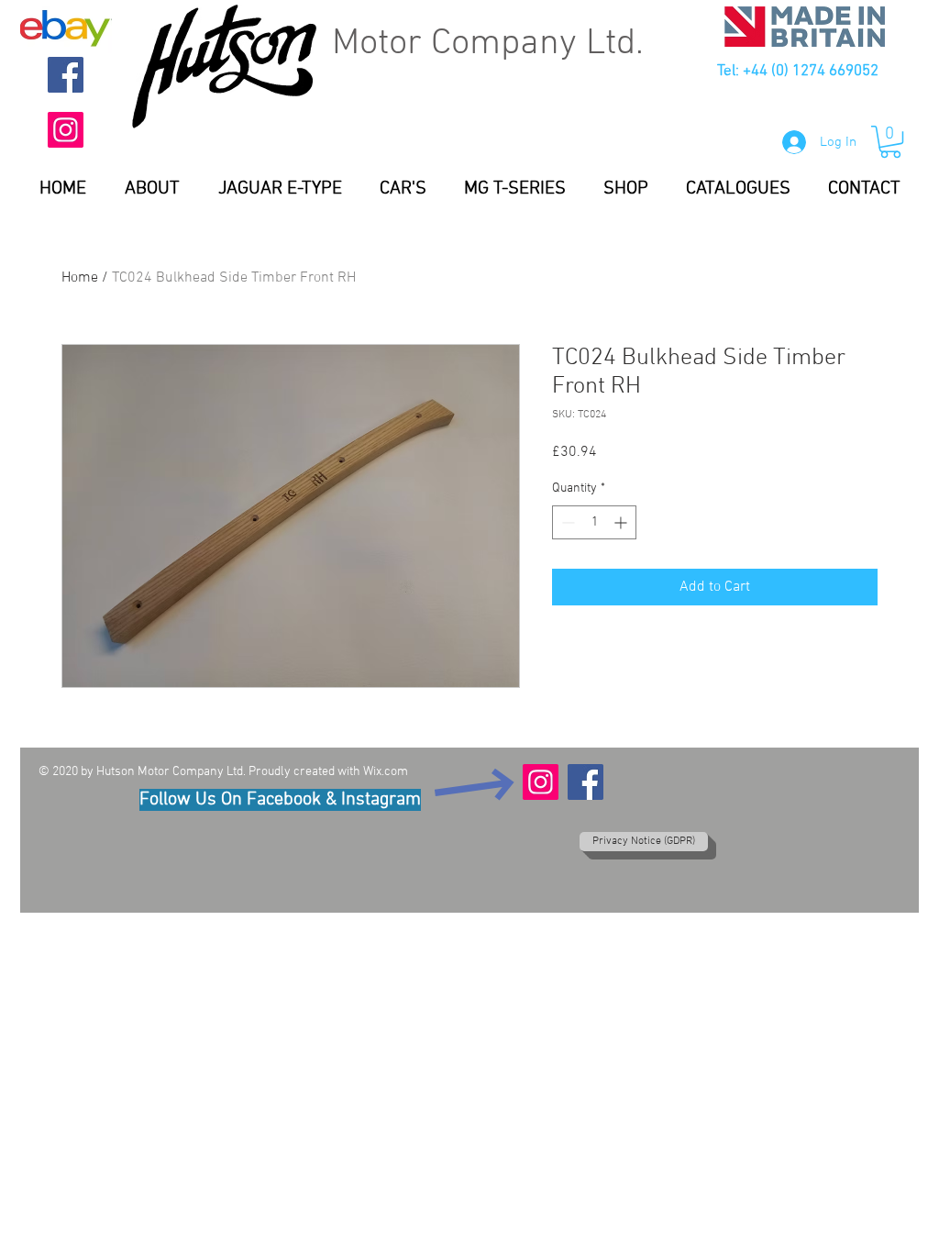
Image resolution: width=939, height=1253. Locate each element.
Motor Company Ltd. (488, 44)
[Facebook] (65, 75)
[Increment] (622, 522)
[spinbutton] (594, 522)
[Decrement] (566, 522)
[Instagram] (65, 130)
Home (79, 278)
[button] (890, 142)
